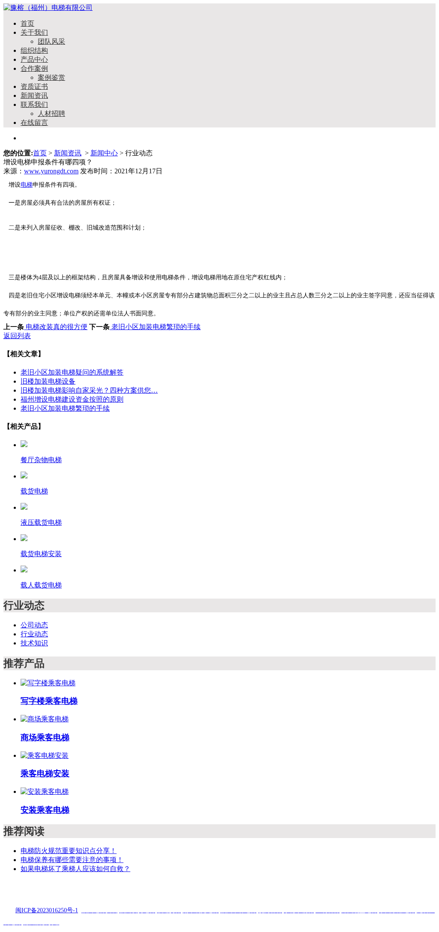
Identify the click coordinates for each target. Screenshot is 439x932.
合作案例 (34, 68)
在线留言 (34, 122)
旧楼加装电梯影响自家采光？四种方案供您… (89, 390)
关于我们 (34, 32)
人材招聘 (51, 113)
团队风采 (51, 41)
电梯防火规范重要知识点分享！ (69, 850)
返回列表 (17, 335)
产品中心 (34, 59)
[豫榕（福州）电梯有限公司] (48, 7)
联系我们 (34, 104)
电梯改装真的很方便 (55, 326)
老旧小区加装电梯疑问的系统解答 (72, 372)
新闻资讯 (34, 95)
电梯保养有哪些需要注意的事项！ (72, 859)
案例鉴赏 (51, 77)
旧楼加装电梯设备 (48, 381)
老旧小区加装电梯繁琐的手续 (155, 326)
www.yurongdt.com (51, 171)
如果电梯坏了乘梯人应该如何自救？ (75, 868)
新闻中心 (104, 153)
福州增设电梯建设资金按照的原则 (72, 399)
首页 (27, 23)
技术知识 (34, 643)
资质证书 (34, 86)
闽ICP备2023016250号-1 (46, 910)
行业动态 (34, 634)
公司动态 (34, 625)
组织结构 (34, 50)
